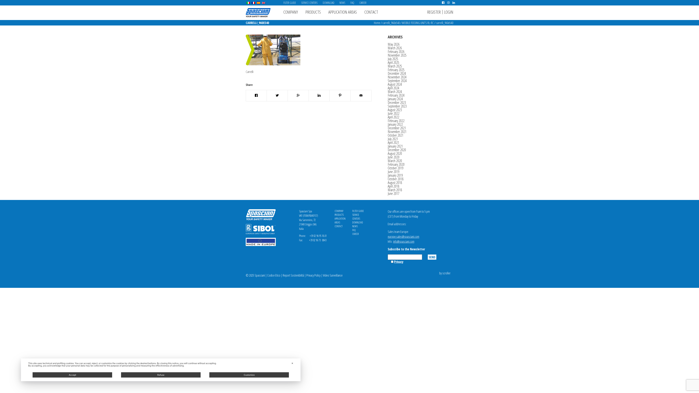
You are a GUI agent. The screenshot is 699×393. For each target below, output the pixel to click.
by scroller (445, 273)
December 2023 (397, 102)
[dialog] (161, 369)
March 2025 (395, 66)
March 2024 (395, 91)
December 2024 (397, 73)
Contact (371, 12)
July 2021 (393, 138)
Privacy (398, 261)
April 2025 (393, 62)
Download (328, 3)
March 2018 (395, 189)
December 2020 (397, 149)
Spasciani (258, 12)
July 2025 (393, 58)
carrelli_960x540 (391, 23)
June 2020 (393, 157)
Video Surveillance (333, 275)
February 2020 (396, 164)
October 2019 (395, 168)
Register (434, 12)
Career (362, 3)
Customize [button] (249, 375)
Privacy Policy (313, 275)
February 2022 (396, 120)
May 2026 (394, 44)
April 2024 (393, 88)
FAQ (352, 3)
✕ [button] (292, 363)
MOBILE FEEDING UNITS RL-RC (418, 23)
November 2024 (397, 77)
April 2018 (393, 186)
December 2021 (397, 128)
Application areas (342, 12)
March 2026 (395, 47)
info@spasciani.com (403, 241)
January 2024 (395, 98)
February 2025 (396, 69)
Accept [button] (72, 375)
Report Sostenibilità (293, 275)
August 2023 (395, 109)
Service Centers (309, 3)
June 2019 (393, 171)
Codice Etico (273, 275)
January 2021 (395, 146)
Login (448, 12)
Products (313, 12)
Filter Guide (289, 3)
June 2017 (393, 193)
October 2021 (395, 135)
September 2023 (397, 106)
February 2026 (396, 51)
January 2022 (395, 124)
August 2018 (395, 182)
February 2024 (396, 95)
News (342, 3)
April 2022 (393, 117)
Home (377, 23)
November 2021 (397, 131)
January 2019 (395, 175)
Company (290, 12)
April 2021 (393, 142)
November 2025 (397, 55)
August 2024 (395, 84)
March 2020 (395, 160)
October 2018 (395, 178)
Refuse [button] (160, 375)
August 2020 (395, 153)
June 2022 (393, 113)
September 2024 (397, 80)
